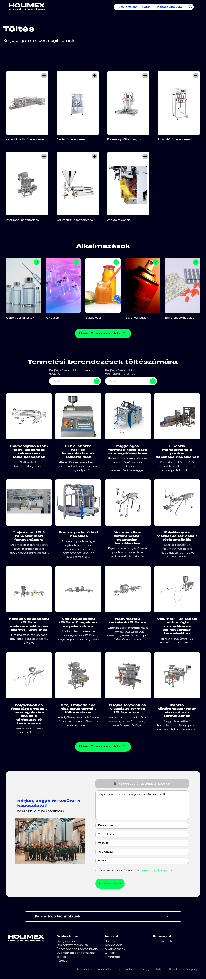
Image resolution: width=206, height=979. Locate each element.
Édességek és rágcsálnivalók (78, 948)
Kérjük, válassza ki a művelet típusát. (70, 372)
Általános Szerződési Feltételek (100, 969)
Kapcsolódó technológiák (57, 916)
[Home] (27, 6)
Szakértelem (128, 6)
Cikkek (110, 952)
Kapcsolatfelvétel (170, 6)
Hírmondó (112, 956)
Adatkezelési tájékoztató (144, 969)
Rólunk (147, 6)
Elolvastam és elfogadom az (139, 870)
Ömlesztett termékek (72, 945)
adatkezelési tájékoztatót (159, 870)
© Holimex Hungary (183, 969)
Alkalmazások (115, 948)
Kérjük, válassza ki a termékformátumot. (120, 372)
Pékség (62, 960)
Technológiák (114, 945)
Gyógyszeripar (67, 941)
